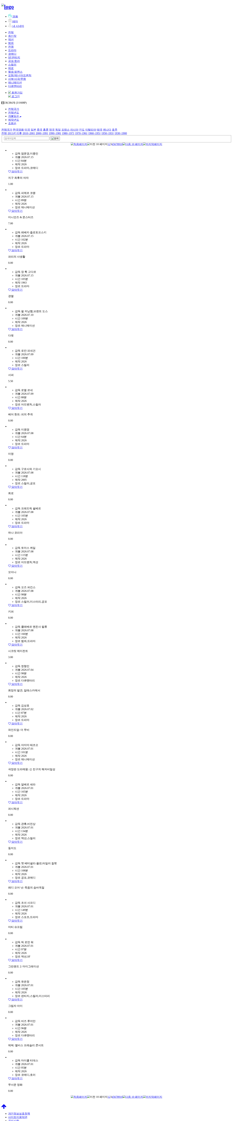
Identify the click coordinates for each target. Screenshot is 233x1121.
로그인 (15, 96)
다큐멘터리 (15, 86)
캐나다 (107, 129)
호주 (114, 129)
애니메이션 (15, 82)
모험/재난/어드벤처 (19, 75)
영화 (15, 16)
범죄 (11, 43)
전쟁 (11, 46)
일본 (33, 129)
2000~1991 (42, 133)
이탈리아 (90, 129)
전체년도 (13, 112)
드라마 (12, 50)
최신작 (12, 35)
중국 (39, 129)
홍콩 (45, 129)
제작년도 (13, 119)
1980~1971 (68, 133)
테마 (15, 21)
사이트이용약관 (17, 1117)
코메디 (12, 53)
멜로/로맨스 (15, 71)
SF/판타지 (14, 57)
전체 (11, 32)
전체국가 (13, 109)
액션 (11, 39)
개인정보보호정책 (19, 1113)
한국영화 (18, 129)
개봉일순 (14, 116)
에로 (11, 68)
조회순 (12, 123)
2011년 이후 (15, 133)
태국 (99, 129)
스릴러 (12, 64)
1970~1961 (81, 133)
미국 (27, 129)
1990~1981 (55, 133)
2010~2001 (29, 133)
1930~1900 (120, 133)
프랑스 (65, 129)
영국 (52, 129)
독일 (58, 129)
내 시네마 (18, 26)
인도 (82, 129)
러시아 (74, 129)
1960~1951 (94, 133)
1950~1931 (107, 133)
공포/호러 (14, 61)
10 (121, 144)
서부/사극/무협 (17, 78)
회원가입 (17, 92)
